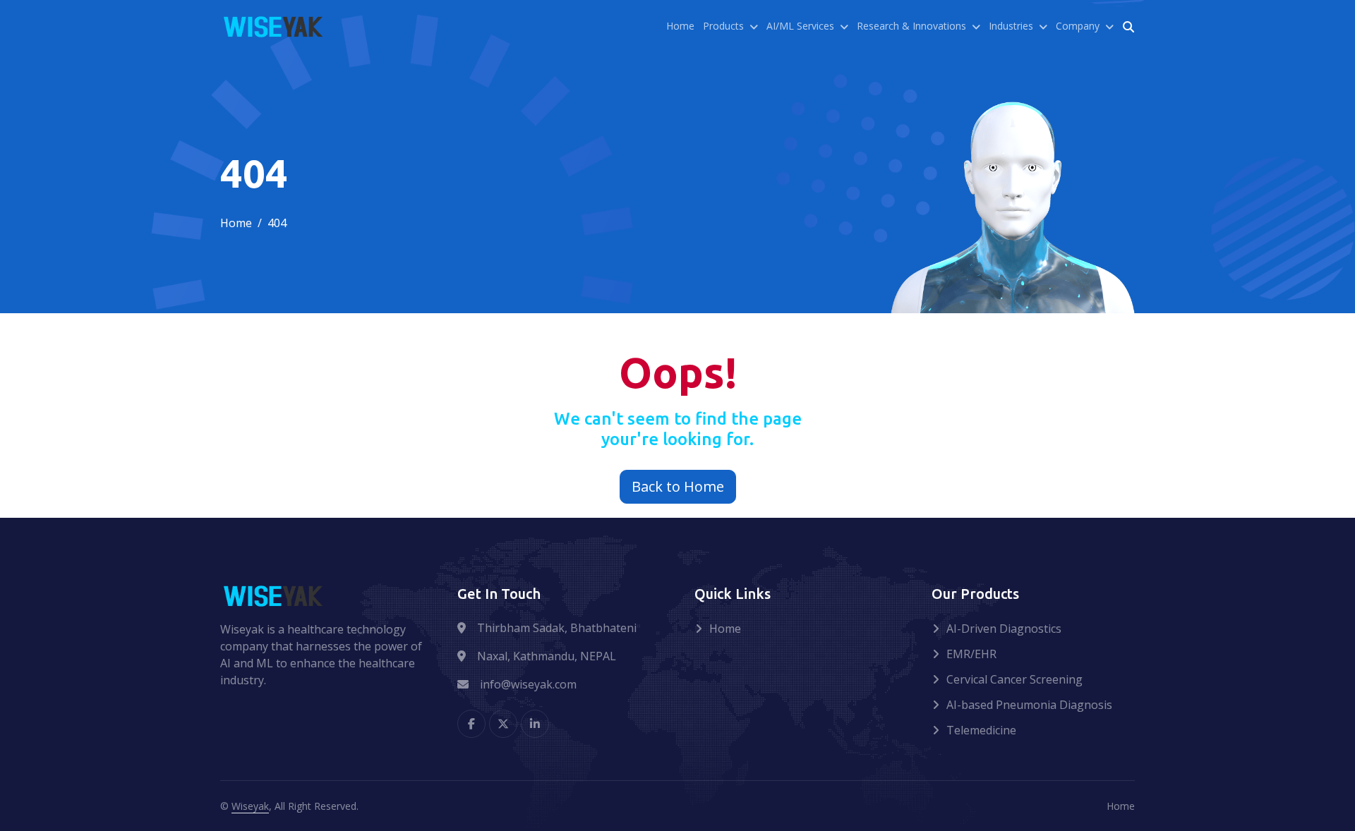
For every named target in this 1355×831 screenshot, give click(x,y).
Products (723, 25)
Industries (1011, 25)
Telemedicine (981, 730)
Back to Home (678, 486)
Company (1078, 25)
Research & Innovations (911, 25)
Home (680, 25)
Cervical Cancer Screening (1014, 679)
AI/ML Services (800, 25)
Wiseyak (250, 806)
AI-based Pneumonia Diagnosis (1029, 704)
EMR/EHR (971, 654)
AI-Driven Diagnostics (1003, 628)
